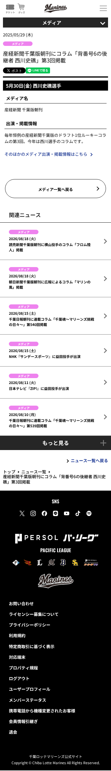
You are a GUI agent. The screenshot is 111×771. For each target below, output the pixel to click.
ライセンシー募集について (34, 614)
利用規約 (17, 635)
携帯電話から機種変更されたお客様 (42, 711)
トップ (9, 472)
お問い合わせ (21, 603)
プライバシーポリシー (29, 625)
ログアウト (19, 678)
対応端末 (17, 657)
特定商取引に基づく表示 (31, 646)
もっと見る (55, 442)
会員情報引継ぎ (23, 721)
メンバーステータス (27, 700)
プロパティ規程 (23, 668)
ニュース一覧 (33, 472)
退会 (13, 732)
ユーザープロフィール (29, 689)
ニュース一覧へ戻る (89, 460)
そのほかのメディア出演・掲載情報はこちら (45, 154)
